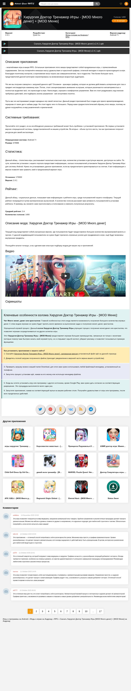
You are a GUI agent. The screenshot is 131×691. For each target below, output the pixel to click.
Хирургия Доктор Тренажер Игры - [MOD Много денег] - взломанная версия (46, 354)
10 (86, 611)
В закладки (121, 21)
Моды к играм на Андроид (77, 35)
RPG (67, 37)
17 (100, 611)
